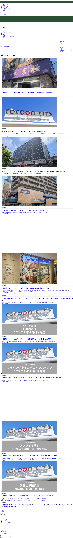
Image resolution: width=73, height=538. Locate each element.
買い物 (4, 14)
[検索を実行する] (10, 536)
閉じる (1, 537)
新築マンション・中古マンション (9, 13)
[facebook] (72, 17)
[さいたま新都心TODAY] (5, 46)
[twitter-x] (72, 18)
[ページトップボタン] (0, 535)
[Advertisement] (34, 233)
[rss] (72, 19)
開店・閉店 (6, 528)
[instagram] (72, 19)
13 (2, 513)
